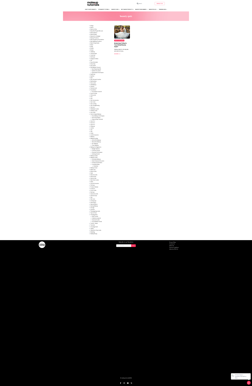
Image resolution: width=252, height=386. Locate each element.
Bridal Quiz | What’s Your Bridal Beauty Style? (120, 44)
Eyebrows (92, 74)
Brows (92, 50)
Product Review (94, 187)
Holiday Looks (93, 110)
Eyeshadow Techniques (98, 72)
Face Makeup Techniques (98, 116)
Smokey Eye (93, 201)
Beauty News (93, 34)
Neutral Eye (93, 176)
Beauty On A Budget (95, 36)
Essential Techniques (97, 152)
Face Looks (93, 83)
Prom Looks (93, 190)
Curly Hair (92, 55)
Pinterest (96, 166)
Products (92, 188)
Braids (92, 48)
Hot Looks (92, 112)
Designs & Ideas (94, 58)
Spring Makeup (94, 206)
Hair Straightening (94, 105)
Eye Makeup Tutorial (95, 67)
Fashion (92, 86)
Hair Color (92, 102)
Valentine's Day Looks (95, 230)
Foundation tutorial (97, 91)
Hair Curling (93, 103)
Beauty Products (94, 38)
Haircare (92, 107)
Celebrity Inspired (96, 218)
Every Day (92, 64)
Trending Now (93, 214)
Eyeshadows (93, 81)
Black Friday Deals (94, 43)
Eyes (91, 77)
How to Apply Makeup (95, 114)
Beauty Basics (93, 32)
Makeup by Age (94, 138)
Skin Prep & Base (96, 117)
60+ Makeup (95, 143)
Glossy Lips (93, 95)
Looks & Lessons (94, 135)
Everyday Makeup (96, 159)
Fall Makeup (93, 84)
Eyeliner (92, 76)
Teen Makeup (95, 145)
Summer (92, 209)
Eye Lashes (93, 65)
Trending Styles (96, 164)
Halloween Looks (94, 109)
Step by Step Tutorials (97, 119)
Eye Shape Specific (96, 69)
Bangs (91, 25)
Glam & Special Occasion (98, 161)
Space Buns (93, 202)
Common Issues (96, 150)
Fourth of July (93, 93)
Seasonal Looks (94, 194)
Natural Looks (93, 174)
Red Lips (92, 192)
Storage (92, 207)
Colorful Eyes (93, 53)
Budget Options (96, 148)
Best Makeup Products (96, 41)
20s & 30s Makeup (96, 140)
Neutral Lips (93, 178)
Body (91, 46)
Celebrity (92, 51)
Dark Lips (92, 57)
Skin (91, 197)
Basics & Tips (93, 29)
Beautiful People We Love (96, 31)
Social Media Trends (97, 221)
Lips (91, 129)
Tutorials (92, 225)
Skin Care (92, 199)
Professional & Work (97, 162)
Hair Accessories (94, 100)
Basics (92, 27)
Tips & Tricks (93, 213)
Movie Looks (93, 171)
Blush (91, 45)
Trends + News (94, 223)
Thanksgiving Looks (95, 211)
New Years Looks (94, 180)
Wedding (92, 232)
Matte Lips (93, 169)
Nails (91, 173)
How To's (92, 121)
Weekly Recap (93, 233)
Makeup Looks (94, 157)
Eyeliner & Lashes (96, 70)
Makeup (92, 136)
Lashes (92, 128)
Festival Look (93, 88)
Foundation (93, 90)
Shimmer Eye (93, 195)
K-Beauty (92, 126)
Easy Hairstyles (94, 62)
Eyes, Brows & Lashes (95, 79)
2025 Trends (95, 216)
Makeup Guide (94, 155)
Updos (92, 228)
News (91, 181)
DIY (91, 60)
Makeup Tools (93, 168)
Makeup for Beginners (95, 147)
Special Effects (94, 204)
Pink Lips (92, 185)
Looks (91, 133)
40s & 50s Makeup (96, 142)
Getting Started (96, 154)
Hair (91, 96)
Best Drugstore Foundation (97, 39)
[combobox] (144, 3)
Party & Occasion (94, 183)
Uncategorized (94, 227)
